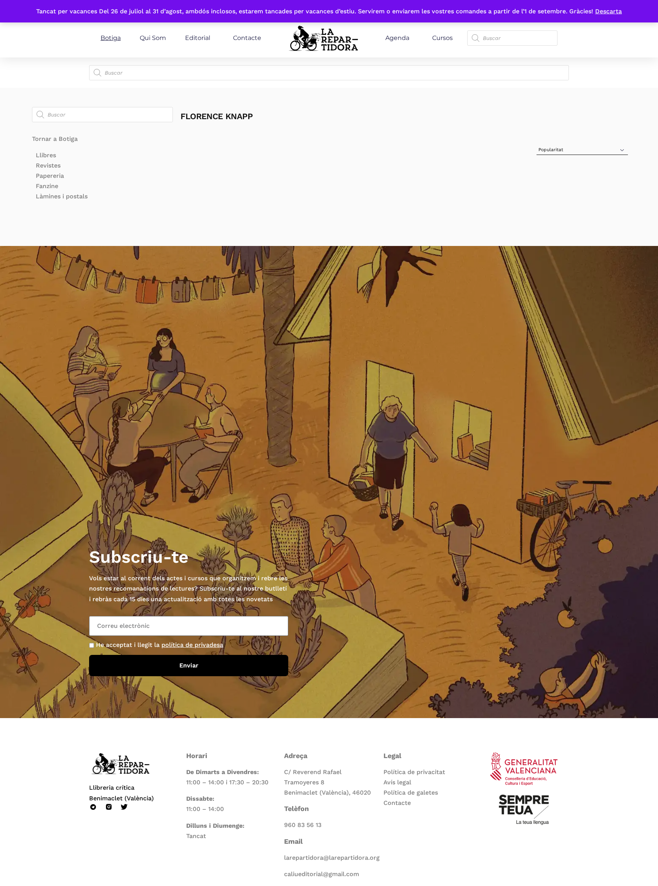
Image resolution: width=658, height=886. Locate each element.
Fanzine (47, 186)
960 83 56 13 (302, 825)
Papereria (50, 175)
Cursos (442, 38)
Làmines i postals (62, 196)
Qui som (153, 38)
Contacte (247, 38)
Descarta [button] (608, 11)
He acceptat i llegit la (159, 644)
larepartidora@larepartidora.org (332, 857)
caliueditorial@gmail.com (321, 874)
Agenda (397, 38)
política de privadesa (192, 644)
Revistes (48, 165)
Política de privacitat (414, 772)
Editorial (197, 38)
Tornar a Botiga (55, 138)
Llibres (46, 155)
